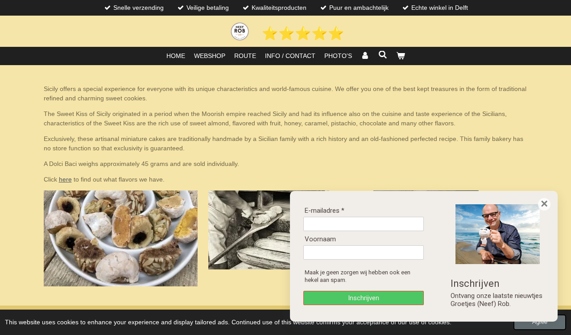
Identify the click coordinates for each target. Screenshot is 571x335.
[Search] (383, 55)
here (65, 179)
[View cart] (401, 56)
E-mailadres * (324, 211)
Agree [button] (539, 322)
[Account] (365, 56)
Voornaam (320, 239)
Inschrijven (363, 298)
